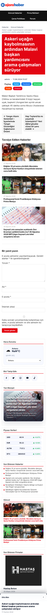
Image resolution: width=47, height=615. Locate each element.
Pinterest (18, 88)
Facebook (26, 84)
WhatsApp (37, 84)
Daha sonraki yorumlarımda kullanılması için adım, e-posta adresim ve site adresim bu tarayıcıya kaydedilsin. (22, 322)
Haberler (5, 27)
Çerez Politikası (18, 19)
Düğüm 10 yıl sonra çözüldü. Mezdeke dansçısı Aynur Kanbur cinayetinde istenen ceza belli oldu (24, 469)
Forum (32, 19)
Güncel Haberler (15, 13)
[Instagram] (20, 378)
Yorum (6, 263)
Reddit (8, 88)
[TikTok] (34, 378)
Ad (4, 286)
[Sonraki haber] (39, 395)
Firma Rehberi (33, 13)
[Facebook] (6, 378)
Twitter (16, 84)
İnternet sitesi (8, 306)
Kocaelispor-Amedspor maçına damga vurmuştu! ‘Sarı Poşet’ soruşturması (24, 486)
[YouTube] (27, 378)
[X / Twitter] (13, 378)
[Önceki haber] (34, 395)
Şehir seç (10, 355)
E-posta (6, 296)
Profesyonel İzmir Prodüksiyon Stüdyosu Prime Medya (23, 474)
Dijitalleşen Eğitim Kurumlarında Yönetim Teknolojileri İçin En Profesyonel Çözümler (21, 491)
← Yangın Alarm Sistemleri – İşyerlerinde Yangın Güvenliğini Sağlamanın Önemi (11, 124)
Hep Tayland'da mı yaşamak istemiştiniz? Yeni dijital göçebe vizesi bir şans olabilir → (34, 122)
